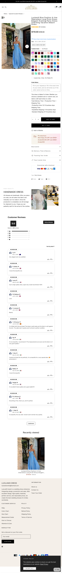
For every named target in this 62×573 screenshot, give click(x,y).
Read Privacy (44, 564)
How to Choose (6, 520)
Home (5, 13)
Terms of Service (26, 517)
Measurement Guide (8, 517)
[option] (16, 46)
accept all (30, 568)
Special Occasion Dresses (16, 13)
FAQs (3, 508)
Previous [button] (5, 46)
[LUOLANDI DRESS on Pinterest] (2, 546)
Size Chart (5, 514)
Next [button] (27, 46)
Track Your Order (36, 493)
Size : (38, 41)
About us (34, 487)
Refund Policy (25, 511)
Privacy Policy (25, 508)
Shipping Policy (26, 514)
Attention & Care (7, 523)
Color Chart (5, 511)
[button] (38, 27)
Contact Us (34, 490)
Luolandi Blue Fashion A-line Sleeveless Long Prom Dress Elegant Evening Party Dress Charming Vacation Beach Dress (31, 471)
